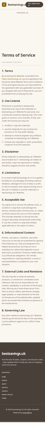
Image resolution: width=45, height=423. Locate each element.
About (4, 384)
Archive (5, 387)
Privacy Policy (7, 394)
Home (4, 377)
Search (4, 380)
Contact (5, 391)
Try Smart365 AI (34, 4)
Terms (4, 398)
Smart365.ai (27, 413)
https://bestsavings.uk (11, 79)
